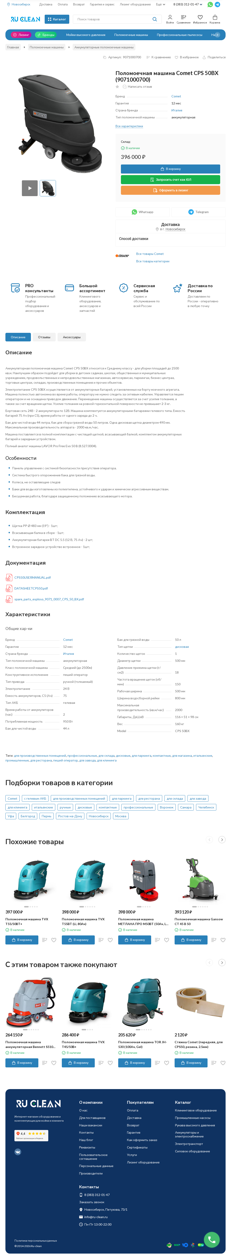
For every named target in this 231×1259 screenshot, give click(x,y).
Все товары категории (152, 261)
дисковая (182, 646)
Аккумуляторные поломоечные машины (104, 47)
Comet (176, 96)
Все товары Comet (150, 254)
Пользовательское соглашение (93, 1156)
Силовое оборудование (192, 1151)
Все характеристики (129, 126)
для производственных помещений (40, 755)
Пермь (46, 816)
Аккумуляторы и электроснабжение (189, 1134)
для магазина (182, 755)
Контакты (86, 1132)
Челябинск (206, 807)
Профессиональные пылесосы (179, 35)
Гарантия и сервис (102, 4)
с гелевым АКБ (35, 798)
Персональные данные (96, 1166)
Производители (91, 1173)
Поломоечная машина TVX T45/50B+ (83, 1044)
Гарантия (133, 1132)
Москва (120, 816)
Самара (186, 807)
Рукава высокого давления (195, 1125)
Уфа (11, 816)
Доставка (45, 4)
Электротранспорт (189, 1144)
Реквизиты (87, 1147)
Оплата (63, 4)
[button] (217, 35)
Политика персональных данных (35, 1240)
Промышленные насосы (192, 1118)
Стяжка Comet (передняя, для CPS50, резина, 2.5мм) (199, 1044)
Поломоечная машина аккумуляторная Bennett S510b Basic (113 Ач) (30, 1044)
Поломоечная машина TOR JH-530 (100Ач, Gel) (142, 1044)
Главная (13, 47)
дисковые (123, 755)
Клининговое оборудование (196, 1110)
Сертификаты (137, 1147)
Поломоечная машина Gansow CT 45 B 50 (199, 921)
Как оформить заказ (142, 1140)
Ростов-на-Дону (70, 816)
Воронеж (166, 807)
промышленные (17, 760)
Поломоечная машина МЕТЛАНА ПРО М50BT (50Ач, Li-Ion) (143, 921)
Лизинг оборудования (135, 4)
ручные (65, 807)
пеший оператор (65, 760)
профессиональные (82, 755)
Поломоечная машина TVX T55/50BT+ (26, 921)
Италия (176, 110)
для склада (106, 755)
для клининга (107, 760)
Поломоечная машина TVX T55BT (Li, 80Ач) (83, 921)
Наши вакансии (90, 1125)
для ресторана (41, 760)
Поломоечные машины (131, 35)
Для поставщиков (92, 1118)
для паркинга (141, 755)
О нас (83, 1110)
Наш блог (86, 1140)
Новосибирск (99, 816)
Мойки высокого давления (85, 35)
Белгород (28, 816)
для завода (87, 760)
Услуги (132, 1155)
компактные (162, 755)
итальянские (202, 755)
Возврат (79, 4)
